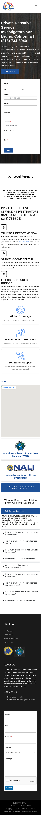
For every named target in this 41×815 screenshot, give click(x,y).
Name (8, 714)
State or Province (10, 131)
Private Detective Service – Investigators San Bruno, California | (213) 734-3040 (17, 32)
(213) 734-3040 (24, 242)
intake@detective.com (27, 700)
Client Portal (8, 635)
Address (7, 112)
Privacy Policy (9, 642)
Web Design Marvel (29, 811)
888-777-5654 (18, 697)
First (5, 89)
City (6, 140)
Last (23, 89)
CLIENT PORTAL (19, 803)
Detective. (23, 809)
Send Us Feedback (11, 638)
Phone (6, 94)
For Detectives (9, 631)
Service (8, 748)
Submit (9, 788)
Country (7, 122)
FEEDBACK (12, 806)
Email (6, 103)
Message (8, 759)
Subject (8, 736)
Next (8, 150)
